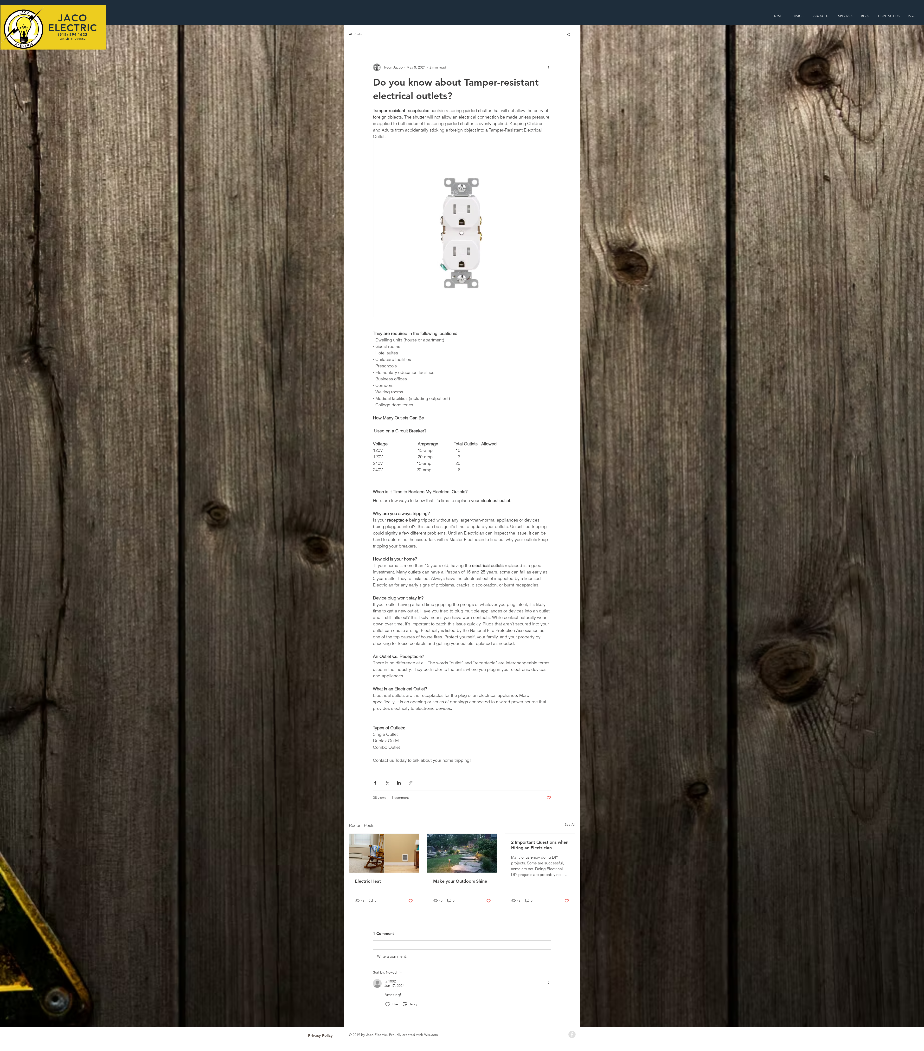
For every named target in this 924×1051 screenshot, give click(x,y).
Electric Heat (368, 881)
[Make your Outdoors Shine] (462, 853)
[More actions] (548, 67)
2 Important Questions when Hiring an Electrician (539, 844)
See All (570, 824)
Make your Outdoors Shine (460, 881)
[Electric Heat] (384, 853)
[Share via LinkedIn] (399, 782)
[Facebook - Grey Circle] (572, 1034)
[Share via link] (410, 782)
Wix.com (431, 1034)
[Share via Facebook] (375, 782)
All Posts (355, 34)
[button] (569, 34)
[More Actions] (548, 983)
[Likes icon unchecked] (388, 1004)
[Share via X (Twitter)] (387, 782)
